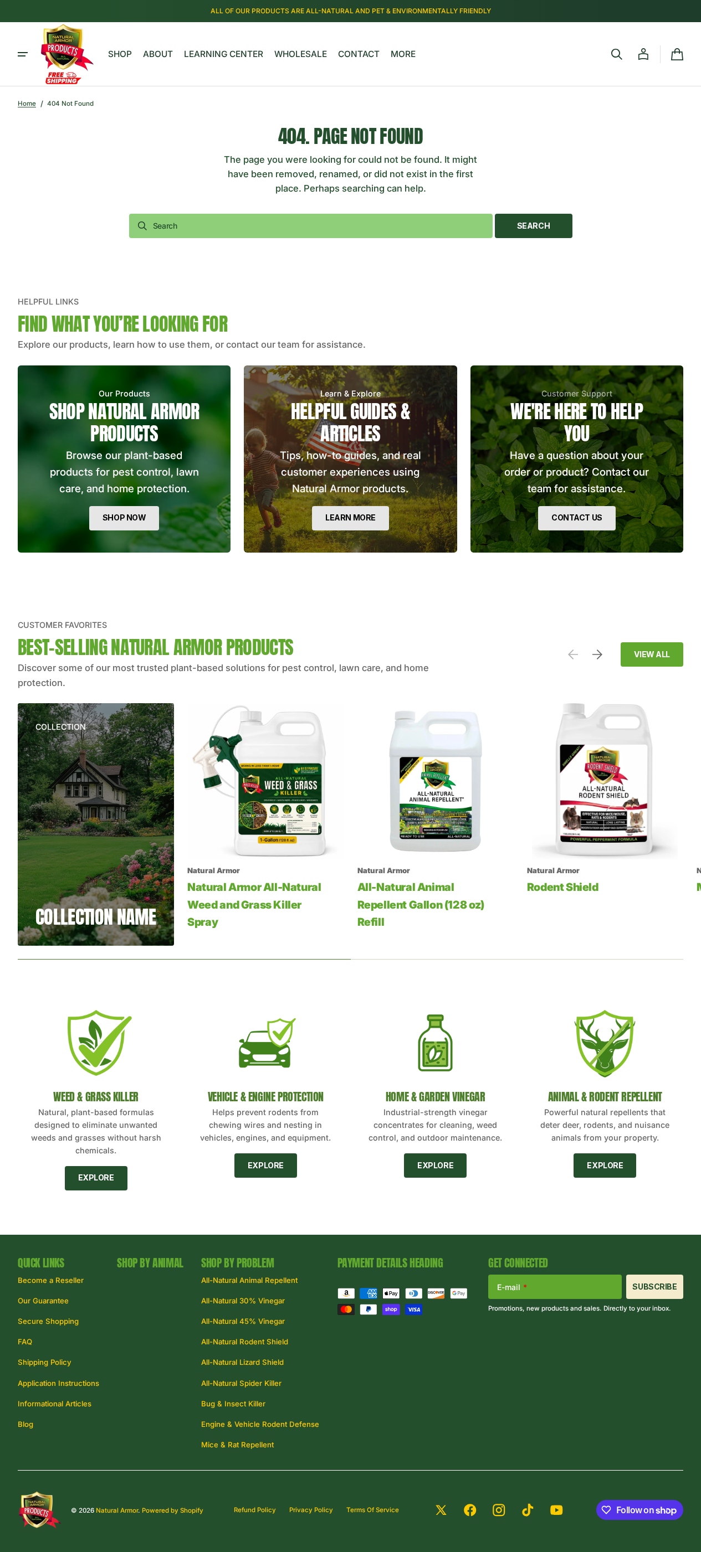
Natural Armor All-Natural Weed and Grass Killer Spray (254, 904)
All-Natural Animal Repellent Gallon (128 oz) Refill (420, 904)
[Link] (124, 459)
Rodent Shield (562, 887)
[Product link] (265, 824)
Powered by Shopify (172, 1510)
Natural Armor (117, 1510)
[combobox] (311, 226)
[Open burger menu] (23, 54)
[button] (617, 54)
